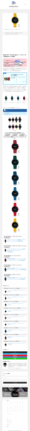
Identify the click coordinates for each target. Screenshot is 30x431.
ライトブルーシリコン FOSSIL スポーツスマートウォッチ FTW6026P (17, 311)
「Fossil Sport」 (7, 112)
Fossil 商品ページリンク (9, 114)
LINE (15, 358)
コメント (4, 378)
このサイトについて (9, 422)
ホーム (7, 418)
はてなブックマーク (15, 353)
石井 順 (13, 32)
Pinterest (15, 355)
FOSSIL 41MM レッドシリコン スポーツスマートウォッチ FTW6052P (17, 337)
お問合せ (8, 426)
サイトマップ (8, 424)
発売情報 (16, 32)
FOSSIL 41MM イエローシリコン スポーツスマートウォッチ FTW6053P (17, 344)
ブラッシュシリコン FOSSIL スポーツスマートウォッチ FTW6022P (16, 291)
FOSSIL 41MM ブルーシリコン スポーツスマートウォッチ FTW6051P (17, 331)
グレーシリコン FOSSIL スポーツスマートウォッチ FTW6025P (16, 304)
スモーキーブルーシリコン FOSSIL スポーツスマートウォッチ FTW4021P (16, 250)
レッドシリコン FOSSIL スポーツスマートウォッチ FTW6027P (16, 317)
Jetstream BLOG (13, 6)
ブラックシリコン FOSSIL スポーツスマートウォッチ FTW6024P (16, 298)
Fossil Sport (20, 32)
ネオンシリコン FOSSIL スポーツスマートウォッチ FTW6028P (16, 324)
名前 (3, 375)
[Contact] (5, 365)
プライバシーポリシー (9, 420)
